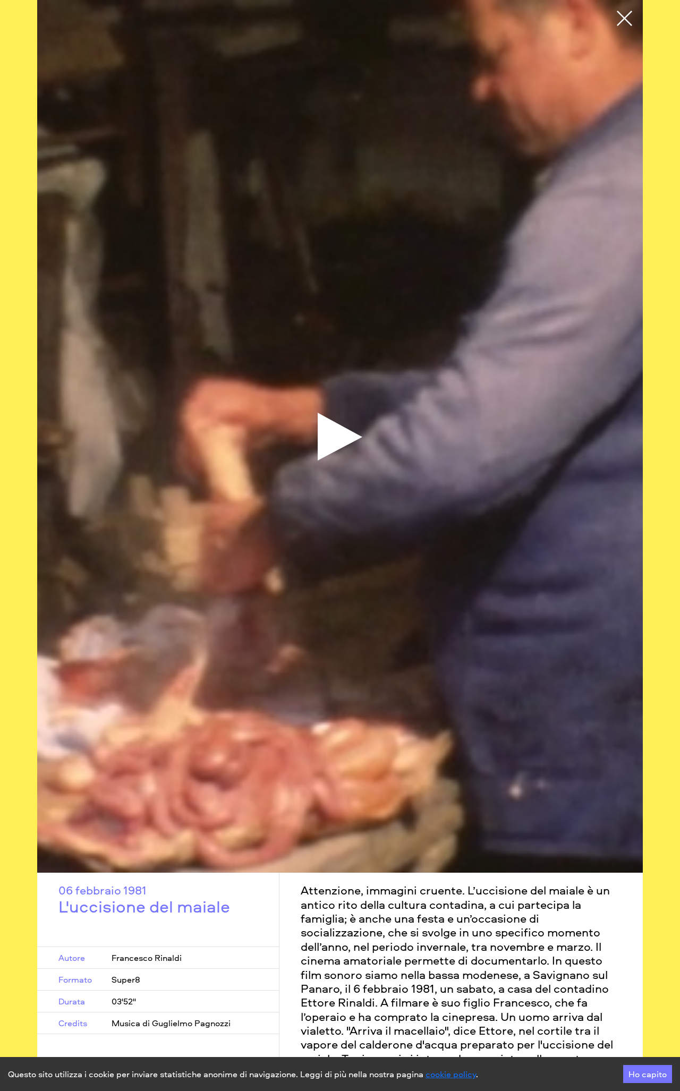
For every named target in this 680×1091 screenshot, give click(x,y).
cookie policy (451, 1074)
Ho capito (647, 1074)
